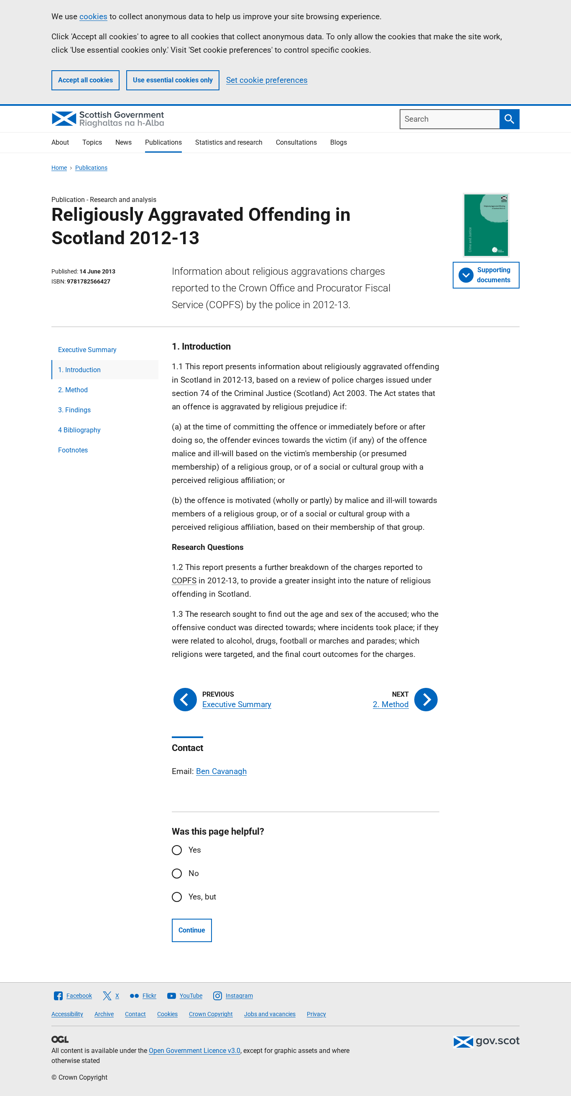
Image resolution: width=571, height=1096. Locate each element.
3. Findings (74, 410)
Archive (104, 1014)
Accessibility (67, 1014)
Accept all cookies (85, 80)
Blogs (338, 142)
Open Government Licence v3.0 (194, 1051)
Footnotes (73, 450)
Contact (135, 1014)
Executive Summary (87, 350)
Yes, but (202, 897)
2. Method (73, 390)
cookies (93, 16)
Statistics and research (229, 142)
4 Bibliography (79, 430)
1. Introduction (79, 370)
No (194, 873)
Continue (191, 930)
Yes (195, 850)
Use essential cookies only (173, 80)
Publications (163, 142)
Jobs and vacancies (270, 1014)
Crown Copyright (211, 1014)
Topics (92, 142)
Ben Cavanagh (221, 771)
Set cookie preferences (267, 80)
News (123, 142)
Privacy (316, 1014)
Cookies (167, 1014)
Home (59, 167)
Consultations (296, 142)
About (60, 142)
